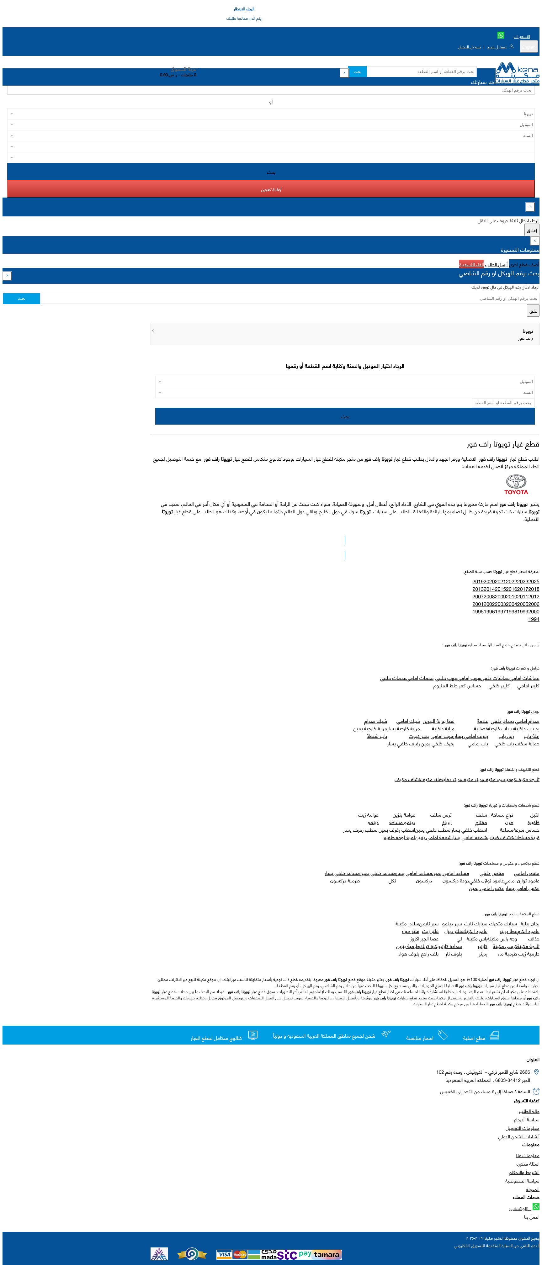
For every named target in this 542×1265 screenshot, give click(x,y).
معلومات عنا (527, 1155)
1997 (500, 611)
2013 (478, 588)
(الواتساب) (520, 1208)
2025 (533, 581)
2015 (500, 588)
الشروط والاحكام (524, 1171)
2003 (500, 603)
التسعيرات (522, 36)
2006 (533, 603)
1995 (478, 611)
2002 (489, 603)
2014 (489, 588)
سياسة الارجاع (526, 1119)
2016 (511, 588)
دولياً (277, 1035)
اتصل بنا (531, 1216)
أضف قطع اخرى (524, 264)
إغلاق (532, 229)
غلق (533, 310)
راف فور (525, 337)
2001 (478, 603)
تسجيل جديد (496, 46)
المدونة (532, 1188)
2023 (523, 581)
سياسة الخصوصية (522, 1180)
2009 (500, 596)
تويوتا (528, 330)
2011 (523, 596)
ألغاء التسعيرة (471, 264)
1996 (489, 611)
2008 (489, 596)
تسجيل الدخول (469, 46)
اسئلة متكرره (528, 1163)
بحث (357, 71)
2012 (533, 596)
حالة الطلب (529, 1110)
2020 (489, 581)
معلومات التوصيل (522, 1127)
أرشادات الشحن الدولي (518, 1136)
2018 (533, 588)
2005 (523, 603)
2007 (478, 596)
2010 (511, 596)
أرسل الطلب (496, 264)
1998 (511, 611)
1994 (533, 618)
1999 (523, 611)
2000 (533, 611)
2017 (523, 588)
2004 (511, 603)
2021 (500, 581)
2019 (478, 581)
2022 (511, 581)
